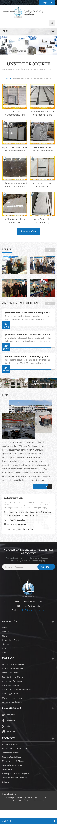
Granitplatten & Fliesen (12, 757)
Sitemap (5, 644)
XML (4, 652)
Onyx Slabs (7, 769)
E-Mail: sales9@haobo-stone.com (21, 529)
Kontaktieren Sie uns (11, 640)
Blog (4, 648)
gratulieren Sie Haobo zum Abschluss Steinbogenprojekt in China (30, 334)
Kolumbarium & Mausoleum (14, 748)
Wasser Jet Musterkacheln (13, 702)
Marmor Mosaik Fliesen (12, 698)
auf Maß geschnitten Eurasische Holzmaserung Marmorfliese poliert (15, 221)
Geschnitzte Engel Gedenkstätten (16, 689)
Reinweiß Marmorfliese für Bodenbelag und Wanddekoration (42, 113)
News (4, 636)
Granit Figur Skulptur (11, 693)
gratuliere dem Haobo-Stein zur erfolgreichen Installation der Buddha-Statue (30, 313)
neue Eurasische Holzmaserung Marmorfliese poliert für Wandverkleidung (42, 221)
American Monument (11, 744)
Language (46, 2)
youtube (11, 731)
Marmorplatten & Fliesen (13, 761)
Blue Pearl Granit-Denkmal (13, 668)
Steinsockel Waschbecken (13, 664)
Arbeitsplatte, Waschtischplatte (15, 773)
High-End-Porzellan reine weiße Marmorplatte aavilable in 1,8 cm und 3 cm (14, 149)
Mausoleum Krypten (11, 685)
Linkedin (11, 714)
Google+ (10, 726)
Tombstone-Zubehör (11, 752)
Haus (4, 627)
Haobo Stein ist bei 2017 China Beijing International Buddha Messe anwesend (30, 356)
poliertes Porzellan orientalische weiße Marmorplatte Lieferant (42, 185)
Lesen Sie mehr (28, 231)
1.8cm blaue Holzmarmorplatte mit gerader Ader (14, 113)
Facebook (11, 720)
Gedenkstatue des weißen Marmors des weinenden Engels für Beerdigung (42, 149)
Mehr (50, 250)
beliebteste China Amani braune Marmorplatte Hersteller (15, 185)
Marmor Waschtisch (11, 672)
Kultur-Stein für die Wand (13, 681)
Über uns (6, 631)
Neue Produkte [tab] (42, 78)
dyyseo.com (38, 800)
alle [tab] (8, 78)
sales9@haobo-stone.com (32, 610)
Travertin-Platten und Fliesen (14, 777)
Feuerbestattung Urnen (12, 677)
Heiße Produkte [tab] (22, 78)
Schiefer (5, 782)
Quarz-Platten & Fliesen (12, 765)
